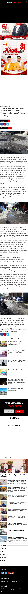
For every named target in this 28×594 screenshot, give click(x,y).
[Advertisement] (14, 11)
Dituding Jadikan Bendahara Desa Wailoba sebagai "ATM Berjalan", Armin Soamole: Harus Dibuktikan (16, 481)
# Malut (2, 551)
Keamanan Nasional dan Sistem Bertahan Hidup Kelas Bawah (17, 361)
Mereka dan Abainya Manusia (17, 369)
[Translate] (9, 121)
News (9, 106)
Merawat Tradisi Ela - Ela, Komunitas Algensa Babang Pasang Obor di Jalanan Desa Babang (16, 381)
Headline (5, 106)
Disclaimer (14, 581)
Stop (10, 127)
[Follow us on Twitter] (6, 573)
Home (1, 106)
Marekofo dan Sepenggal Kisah (15, 530)
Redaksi (3, 581)
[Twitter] (7, 124)
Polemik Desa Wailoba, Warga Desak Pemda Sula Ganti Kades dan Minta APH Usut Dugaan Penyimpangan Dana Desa (17, 489)
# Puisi (2, 561)
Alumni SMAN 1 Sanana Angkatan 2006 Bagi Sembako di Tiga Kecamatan (17, 343)
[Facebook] (1, 124)
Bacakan (4, 127)
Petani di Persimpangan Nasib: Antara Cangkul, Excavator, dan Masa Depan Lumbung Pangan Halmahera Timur (17, 539)
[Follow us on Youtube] (12, 573)
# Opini (2, 554)
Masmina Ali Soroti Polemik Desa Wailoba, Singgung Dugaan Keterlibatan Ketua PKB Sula (16, 503)
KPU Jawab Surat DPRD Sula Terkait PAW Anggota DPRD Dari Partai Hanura (17, 496)
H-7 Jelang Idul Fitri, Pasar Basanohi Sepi (16, 389)
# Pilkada (3, 558)
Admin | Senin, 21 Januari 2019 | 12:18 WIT (8, 118)
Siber (8, 581)
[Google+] (4, 124)
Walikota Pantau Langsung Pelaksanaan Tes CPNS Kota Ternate (17, 523)
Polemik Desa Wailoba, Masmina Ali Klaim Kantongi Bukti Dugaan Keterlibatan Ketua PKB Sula (17, 510)
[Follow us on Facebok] (2, 573)
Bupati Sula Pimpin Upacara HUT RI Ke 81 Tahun (13, 475)
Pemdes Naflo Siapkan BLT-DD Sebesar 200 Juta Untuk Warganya (17, 352)
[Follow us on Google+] (9, 573)
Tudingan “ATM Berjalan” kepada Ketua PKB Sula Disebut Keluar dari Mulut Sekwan (16, 517)
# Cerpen (3, 548)
